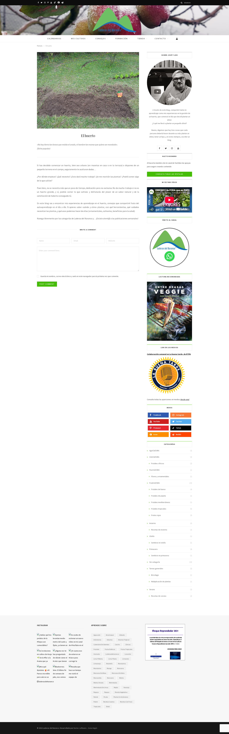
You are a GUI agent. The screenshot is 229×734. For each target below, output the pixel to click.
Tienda (141, 38)
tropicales (97, 707)
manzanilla (97, 678)
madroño (109, 664)
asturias (109, 640)
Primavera (153, 549)
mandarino (97, 668)
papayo (106, 692)
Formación (121, 38)
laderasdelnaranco (46, 681)
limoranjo (97, 664)
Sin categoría (154, 562)
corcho (117, 644)
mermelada (113, 683)
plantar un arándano (121, 697)
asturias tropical (123, 640)
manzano (110, 678)
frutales (96, 649)
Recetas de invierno (159, 530)
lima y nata (112, 659)
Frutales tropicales (158, 509)
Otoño (151, 536)
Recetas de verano (158, 596)
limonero (125, 659)
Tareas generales (156, 568)
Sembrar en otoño (158, 542)
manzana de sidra (118, 673)
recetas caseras (108, 702)
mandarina (122, 664)
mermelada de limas (101, 687)
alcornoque (110, 635)
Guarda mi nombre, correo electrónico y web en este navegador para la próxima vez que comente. (79, 276)
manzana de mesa (100, 673)
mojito (116, 687)
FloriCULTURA (154, 470)
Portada (39, 46)
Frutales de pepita (158, 496)
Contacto (160, 38)
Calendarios (54, 38)
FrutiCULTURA (154, 483)
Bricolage (155, 575)
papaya (96, 692)
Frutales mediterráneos (160, 502)
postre (96, 702)
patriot (96, 697)
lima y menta (98, 659)
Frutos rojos (156, 515)
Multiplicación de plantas (161, 581)
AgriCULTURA (154, 450)
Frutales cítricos (157, 463)
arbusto (122, 635)
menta (121, 678)
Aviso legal (92, 728)
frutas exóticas (110, 649)
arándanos (97, 640)
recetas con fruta (126, 702)
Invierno (152, 523)
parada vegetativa (121, 692)
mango (109, 668)
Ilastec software (80, 728)
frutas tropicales (126, 649)
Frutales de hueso (158, 489)
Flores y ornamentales (160, 476)
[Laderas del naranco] (114, 20)
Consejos (100, 38)
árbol (108, 707)
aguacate (97, 635)
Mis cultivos (78, 38)
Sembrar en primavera (160, 555)
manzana (120, 668)
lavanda (128, 654)
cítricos (127, 644)
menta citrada (98, 683)
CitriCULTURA (154, 457)
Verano (152, 589)
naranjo (126, 687)
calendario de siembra (101, 644)
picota (106, 697)
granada (97, 654)
